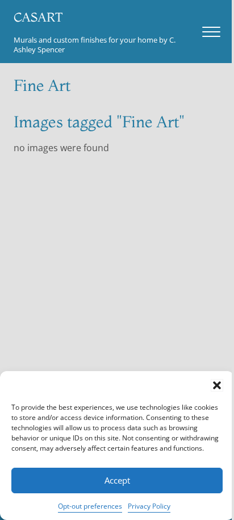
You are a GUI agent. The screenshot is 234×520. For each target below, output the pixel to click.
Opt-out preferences (90, 506)
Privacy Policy (149, 506)
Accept (117, 480)
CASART (38, 17)
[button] (217, 385)
